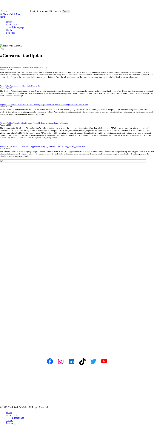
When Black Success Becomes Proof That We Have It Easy (23, 67)
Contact (9, 420)
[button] (2, 16)
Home (9, 412)
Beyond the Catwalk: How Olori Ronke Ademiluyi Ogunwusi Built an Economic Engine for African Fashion (44, 104)
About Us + (11, 415)
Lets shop (10, 423)
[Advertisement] (77, 329)
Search (66, 11)
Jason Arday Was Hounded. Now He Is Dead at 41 (20, 86)
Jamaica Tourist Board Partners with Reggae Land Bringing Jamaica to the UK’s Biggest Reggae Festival (42, 146)
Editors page (18, 418)
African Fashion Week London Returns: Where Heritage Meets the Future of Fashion (34, 123)
